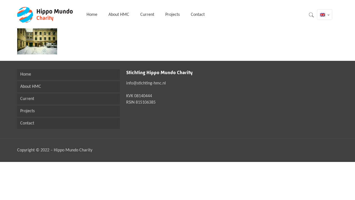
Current (27, 99)
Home (25, 74)
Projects (27, 111)
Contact (27, 123)
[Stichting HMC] (45, 14)
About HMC (30, 86)
